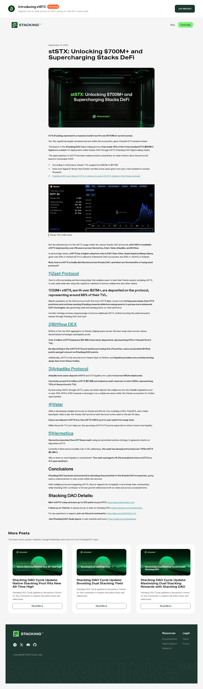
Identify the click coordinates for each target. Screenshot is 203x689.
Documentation (169, 639)
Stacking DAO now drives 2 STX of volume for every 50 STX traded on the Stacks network (96, 176)
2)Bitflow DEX (62, 324)
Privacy (186, 643)
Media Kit (167, 648)
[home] (26, 25)
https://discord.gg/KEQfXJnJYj (121, 513)
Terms (186, 639)
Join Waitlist (185, 8)
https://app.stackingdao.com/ (121, 502)
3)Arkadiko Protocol (68, 368)
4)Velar (55, 404)
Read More (37, 606)
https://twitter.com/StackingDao (127, 508)
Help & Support (169, 643)
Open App (185, 24)
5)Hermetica (60, 433)
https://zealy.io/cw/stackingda (121, 519)
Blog (172, 24)
